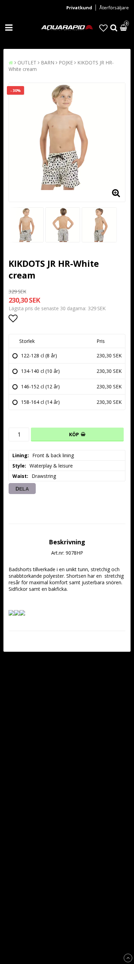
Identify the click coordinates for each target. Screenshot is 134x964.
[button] (103, 28)
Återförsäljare (114, 7)
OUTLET (27, 62)
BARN (47, 62)
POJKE (66, 62)
